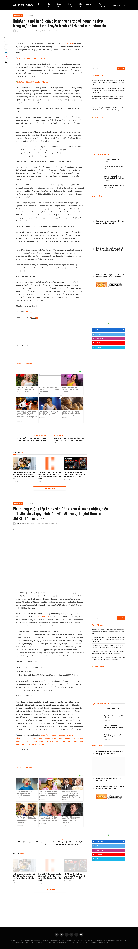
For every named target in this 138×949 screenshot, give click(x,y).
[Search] (124, 5)
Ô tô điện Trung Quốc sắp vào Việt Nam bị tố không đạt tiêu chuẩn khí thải (109, 753)
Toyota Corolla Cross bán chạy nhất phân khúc (113, 167)
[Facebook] (6, 43)
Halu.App (28, 312)
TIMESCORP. (45, 940)
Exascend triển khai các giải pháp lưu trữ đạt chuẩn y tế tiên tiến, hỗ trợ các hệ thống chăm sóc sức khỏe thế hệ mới (49, 475)
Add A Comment (50, 488)
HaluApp (70, 43)
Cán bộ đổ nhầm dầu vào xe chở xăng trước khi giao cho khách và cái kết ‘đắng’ (110, 787)
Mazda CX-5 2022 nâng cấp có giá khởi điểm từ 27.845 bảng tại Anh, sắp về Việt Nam (110, 276)
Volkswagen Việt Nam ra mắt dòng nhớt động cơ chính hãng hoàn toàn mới (110, 222)
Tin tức (39, 5)
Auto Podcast (102, 5)
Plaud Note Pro (43, 617)
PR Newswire (18, 15)
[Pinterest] (6, 57)
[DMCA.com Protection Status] (101, 287)
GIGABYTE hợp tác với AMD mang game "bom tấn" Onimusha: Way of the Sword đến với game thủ (74, 474)
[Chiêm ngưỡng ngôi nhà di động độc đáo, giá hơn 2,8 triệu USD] (108, 766)
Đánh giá (59, 5)
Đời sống (70, 5)
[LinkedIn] (6, 52)
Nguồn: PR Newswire (24, 364)
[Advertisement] (108, 49)
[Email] (6, 62)
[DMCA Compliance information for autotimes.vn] (114, 287)
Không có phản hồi (42, 31)
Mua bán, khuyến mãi (85, 5)
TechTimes (99, 117)
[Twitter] (6, 47)
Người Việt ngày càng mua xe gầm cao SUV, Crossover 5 (114, 186)
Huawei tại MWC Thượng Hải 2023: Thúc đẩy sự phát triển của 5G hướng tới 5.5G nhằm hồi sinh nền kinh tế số (68, 440)
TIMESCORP (116, 5)
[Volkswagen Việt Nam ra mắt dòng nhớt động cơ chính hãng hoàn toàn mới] (108, 209)
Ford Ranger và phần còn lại (111, 159)
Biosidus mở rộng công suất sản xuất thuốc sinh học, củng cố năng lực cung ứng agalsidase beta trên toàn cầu (24, 475)
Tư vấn (49, 5)
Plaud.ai (63, 593)
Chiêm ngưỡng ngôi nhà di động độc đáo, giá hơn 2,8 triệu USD (110, 779)
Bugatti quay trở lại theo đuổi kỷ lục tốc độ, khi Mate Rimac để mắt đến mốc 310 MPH (109, 249)
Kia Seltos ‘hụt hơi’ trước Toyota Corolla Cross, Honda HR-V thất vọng (114, 177)
